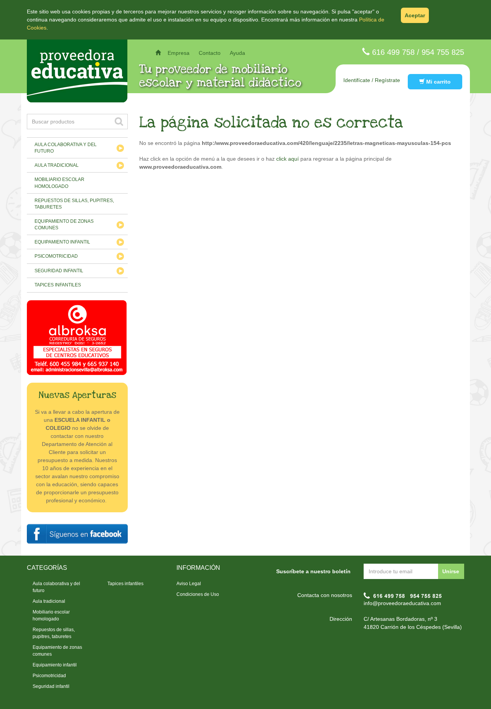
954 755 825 (443, 52)
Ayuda (237, 53)
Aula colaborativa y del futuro (66, 148)
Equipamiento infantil (62, 242)
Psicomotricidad (56, 256)
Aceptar (415, 15)
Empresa (178, 53)
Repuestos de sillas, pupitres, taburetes (74, 204)
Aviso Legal (188, 583)
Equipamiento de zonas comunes (64, 224)
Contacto (210, 53)
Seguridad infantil (59, 270)
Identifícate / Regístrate (371, 80)
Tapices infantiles (58, 285)
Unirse (450, 571)
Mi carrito (438, 82)
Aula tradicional (57, 165)
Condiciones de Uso (197, 594)
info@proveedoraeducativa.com (402, 603)
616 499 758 (393, 52)
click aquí (287, 159)
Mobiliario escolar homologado (59, 183)
